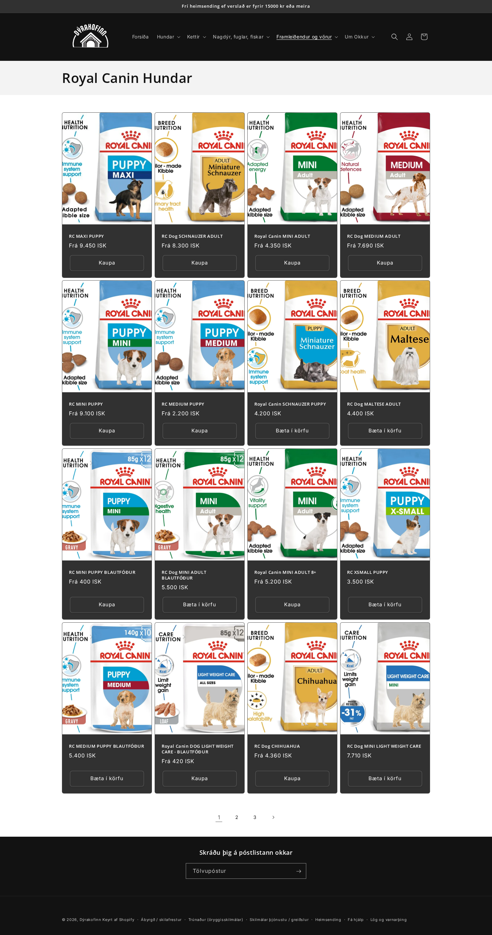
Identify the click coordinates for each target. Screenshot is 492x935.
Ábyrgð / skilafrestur (161, 919)
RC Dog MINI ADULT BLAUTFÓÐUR (184, 575)
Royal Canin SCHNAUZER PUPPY (290, 404)
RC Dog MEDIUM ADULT (373, 236)
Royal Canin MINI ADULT (282, 236)
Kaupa (107, 262)
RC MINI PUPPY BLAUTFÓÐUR (102, 572)
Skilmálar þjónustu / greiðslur (279, 919)
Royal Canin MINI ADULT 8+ (285, 572)
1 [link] (219, 817)
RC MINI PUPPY (86, 404)
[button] (168, 37)
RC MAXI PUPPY (86, 236)
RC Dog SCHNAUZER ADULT (192, 236)
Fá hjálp (356, 919)
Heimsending (328, 919)
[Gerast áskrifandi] (298, 871)
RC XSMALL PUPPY (367, 572)
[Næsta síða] (273, 817)
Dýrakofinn (90, 919)
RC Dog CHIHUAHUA (277, 746)
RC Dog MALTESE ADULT (374, 404)
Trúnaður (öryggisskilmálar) (215, 919)
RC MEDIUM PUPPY (183, 404)
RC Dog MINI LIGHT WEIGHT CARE (384, 746)
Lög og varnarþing (389, 919)
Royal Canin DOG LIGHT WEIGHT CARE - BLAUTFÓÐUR (198, 748)
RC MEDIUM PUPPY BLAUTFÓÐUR (106, 746)
